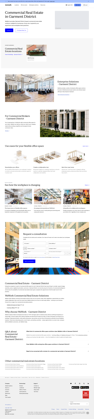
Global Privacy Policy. (56, 257)
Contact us (36, 385)
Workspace (7, 377)
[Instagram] (79, 383)
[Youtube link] (71, 383)
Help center (36, 389)
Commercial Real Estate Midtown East (34, 367)
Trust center (8, 397)
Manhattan (38, 377)
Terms (57, 409)
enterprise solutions (82, 335)
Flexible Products (38, 206)
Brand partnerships (24, 393)
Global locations (8, 385)
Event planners (23, 391)
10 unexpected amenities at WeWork (44, 208)
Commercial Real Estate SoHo (54, 365)
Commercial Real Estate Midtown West (35, 369)
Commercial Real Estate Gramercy (12, 369)
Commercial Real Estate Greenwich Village (35, 364)
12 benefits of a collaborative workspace (74, 208)
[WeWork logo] (8, 5)
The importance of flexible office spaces (16, 208)
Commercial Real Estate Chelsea (12, 364)
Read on (87, 185)
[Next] (6, 1)
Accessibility (80, 409)
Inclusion (7, 389)
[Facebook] (75, 383)
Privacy (53, 409)
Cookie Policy (64, 409)
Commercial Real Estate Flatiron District (14, 367)
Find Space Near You (21, 30)
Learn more (52, 1)
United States (25, 377)
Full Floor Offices (11, 307)
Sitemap (87, 409)
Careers (7, 391)
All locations (8, 404)
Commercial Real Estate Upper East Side (78, 364)
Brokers (21, 385)
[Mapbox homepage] (58, 28)
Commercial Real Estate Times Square (56, 367)
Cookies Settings (72, 409)
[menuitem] (17, 5)
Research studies (8, 206)
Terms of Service (42, 257)
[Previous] (5, 1)
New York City (32, 377)
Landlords (22, 387)
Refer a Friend (23, 389)
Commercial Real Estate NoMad (55, 364)
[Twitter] (84, 383)
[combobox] (25, 248)
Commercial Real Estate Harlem (33, 365)
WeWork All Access (66, 335)
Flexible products (67, 206)
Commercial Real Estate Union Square (56, 369)
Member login (37, 387)
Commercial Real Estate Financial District (14, 365)
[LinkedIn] (88, 383)
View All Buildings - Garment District (13, 54)
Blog (6, 395)
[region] (72, 20)
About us (7, 387)
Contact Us (9, 30)
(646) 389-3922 (8, 407)
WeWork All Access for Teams (13, 304)
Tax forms (36, 391)
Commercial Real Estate (15, 377)
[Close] (88, 1)
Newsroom (7, 393)
